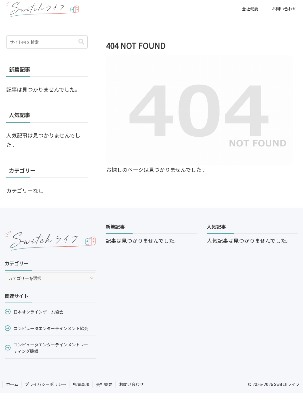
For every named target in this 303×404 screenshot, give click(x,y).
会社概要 (104, 384)
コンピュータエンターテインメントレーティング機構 (51, 348)
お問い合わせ (131, 384)
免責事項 (81, 384)
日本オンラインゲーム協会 (38, 312)
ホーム (12, 384)
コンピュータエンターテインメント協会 (51, 328)
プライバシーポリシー (45, 384)
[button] (81, 41)
